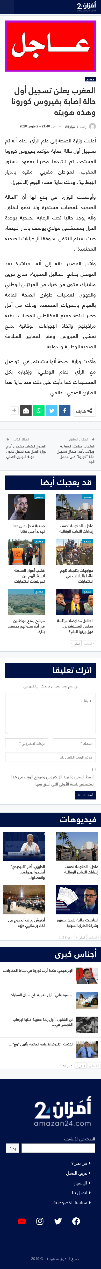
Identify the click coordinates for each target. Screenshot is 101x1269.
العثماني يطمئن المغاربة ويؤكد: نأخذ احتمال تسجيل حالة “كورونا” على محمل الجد (76, 453)
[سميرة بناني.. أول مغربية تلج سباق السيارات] (87, 1000)
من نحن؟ (79, 1162)
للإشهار (80, 1182)
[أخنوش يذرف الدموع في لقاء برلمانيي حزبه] (24, 899)
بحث (12, 1148)
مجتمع (90, 79)
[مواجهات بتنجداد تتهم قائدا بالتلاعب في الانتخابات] (74, 552)
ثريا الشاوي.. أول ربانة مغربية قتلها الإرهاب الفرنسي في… (43, 1021)
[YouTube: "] (22, 1221)
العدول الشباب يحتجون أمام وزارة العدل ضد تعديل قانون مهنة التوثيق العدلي (26, 451)
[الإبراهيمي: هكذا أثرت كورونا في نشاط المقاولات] (87, 976)
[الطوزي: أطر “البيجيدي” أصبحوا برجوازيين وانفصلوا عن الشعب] (24, 846)
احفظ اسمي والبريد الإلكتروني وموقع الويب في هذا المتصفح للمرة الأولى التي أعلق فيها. (53, 780)
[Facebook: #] (76, 1221)
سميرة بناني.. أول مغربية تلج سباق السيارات (41, 994)
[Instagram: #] (40, 1221)
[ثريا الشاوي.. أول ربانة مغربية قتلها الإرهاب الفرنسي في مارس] (87, 1025)
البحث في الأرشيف (79, 1138)
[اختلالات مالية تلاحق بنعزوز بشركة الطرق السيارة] (77, 899)
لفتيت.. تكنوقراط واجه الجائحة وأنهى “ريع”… (41, 1043)
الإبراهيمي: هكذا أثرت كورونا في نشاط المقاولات (38, 970)
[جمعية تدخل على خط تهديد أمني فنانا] (26, 507)
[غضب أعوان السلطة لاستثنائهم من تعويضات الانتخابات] (26, 552)
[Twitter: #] (58, 1221)
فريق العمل (76, 1172)
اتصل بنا (79, 1192)
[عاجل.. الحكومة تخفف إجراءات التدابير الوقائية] (74, 507)
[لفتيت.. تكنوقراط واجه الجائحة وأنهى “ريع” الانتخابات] (87, 1049)
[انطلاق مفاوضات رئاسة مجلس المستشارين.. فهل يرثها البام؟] (74, 602)
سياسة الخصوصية (70, 1202)
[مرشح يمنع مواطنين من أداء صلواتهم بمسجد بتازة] (26, 602)
